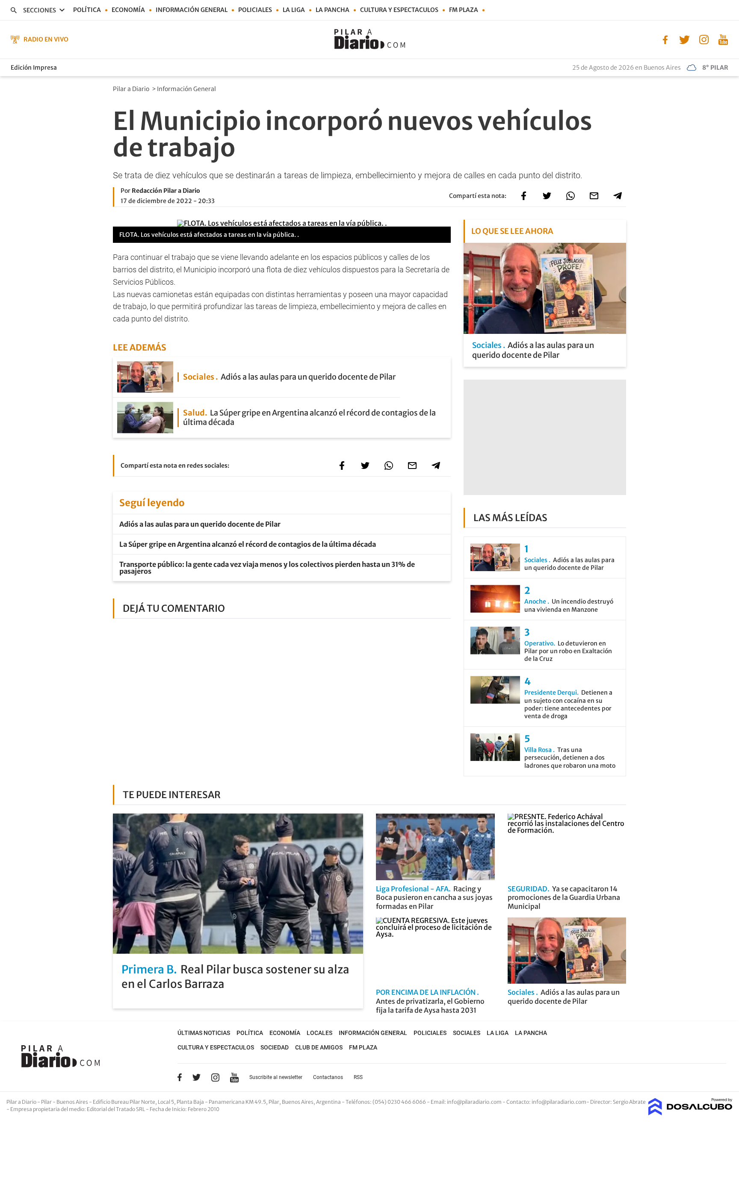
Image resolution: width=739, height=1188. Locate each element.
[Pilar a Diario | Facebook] (665, 39)
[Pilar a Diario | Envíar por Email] (594, 195)
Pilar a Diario (132, 89)
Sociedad (274, 1047)
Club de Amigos (319, 1047)
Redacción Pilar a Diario (166, 191)
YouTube (234, 1077)
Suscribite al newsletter (275, 1077)
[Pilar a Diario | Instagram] (703, 39)
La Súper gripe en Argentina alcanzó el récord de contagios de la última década (247, 544)
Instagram (215, 1077)
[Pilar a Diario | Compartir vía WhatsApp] (570, 195)
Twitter (196, 1077)
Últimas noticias (203, 1032)
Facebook (179, 1077)
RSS (358, 1077)
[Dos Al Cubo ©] (690, 1112)
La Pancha (332, 10)
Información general (192, 10)
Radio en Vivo (46, 39)
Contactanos (328, 1077)
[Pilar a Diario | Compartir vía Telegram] (617, 195)
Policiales (255, 10)
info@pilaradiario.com (559, 1102)
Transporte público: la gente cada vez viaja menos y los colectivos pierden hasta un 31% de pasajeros (267, 567)
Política (87, 10)
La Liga (294, 10)
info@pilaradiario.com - (476, 1102)
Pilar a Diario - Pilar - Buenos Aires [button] (47, 1102)
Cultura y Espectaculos (399, 10)
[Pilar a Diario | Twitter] (684, 39)
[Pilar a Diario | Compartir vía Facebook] (523, 195)
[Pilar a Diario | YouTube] (723, 39)
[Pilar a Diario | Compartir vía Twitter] (547, 195)
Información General (187, 89)
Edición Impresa (34, 67)
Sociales (466, 1032)
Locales (319, 1032)
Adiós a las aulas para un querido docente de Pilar (200, 524)
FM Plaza (463, 10)
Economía (128, 10)
